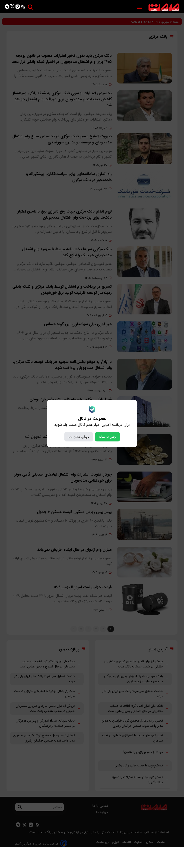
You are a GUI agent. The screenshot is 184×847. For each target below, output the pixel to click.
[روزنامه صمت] (164, 7)
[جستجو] (30, 7)
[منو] (139, 7)
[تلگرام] (7, 7)
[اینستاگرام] (17, 7)
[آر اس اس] (23, 7)
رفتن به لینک (107, 436)
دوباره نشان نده (78, 437)
